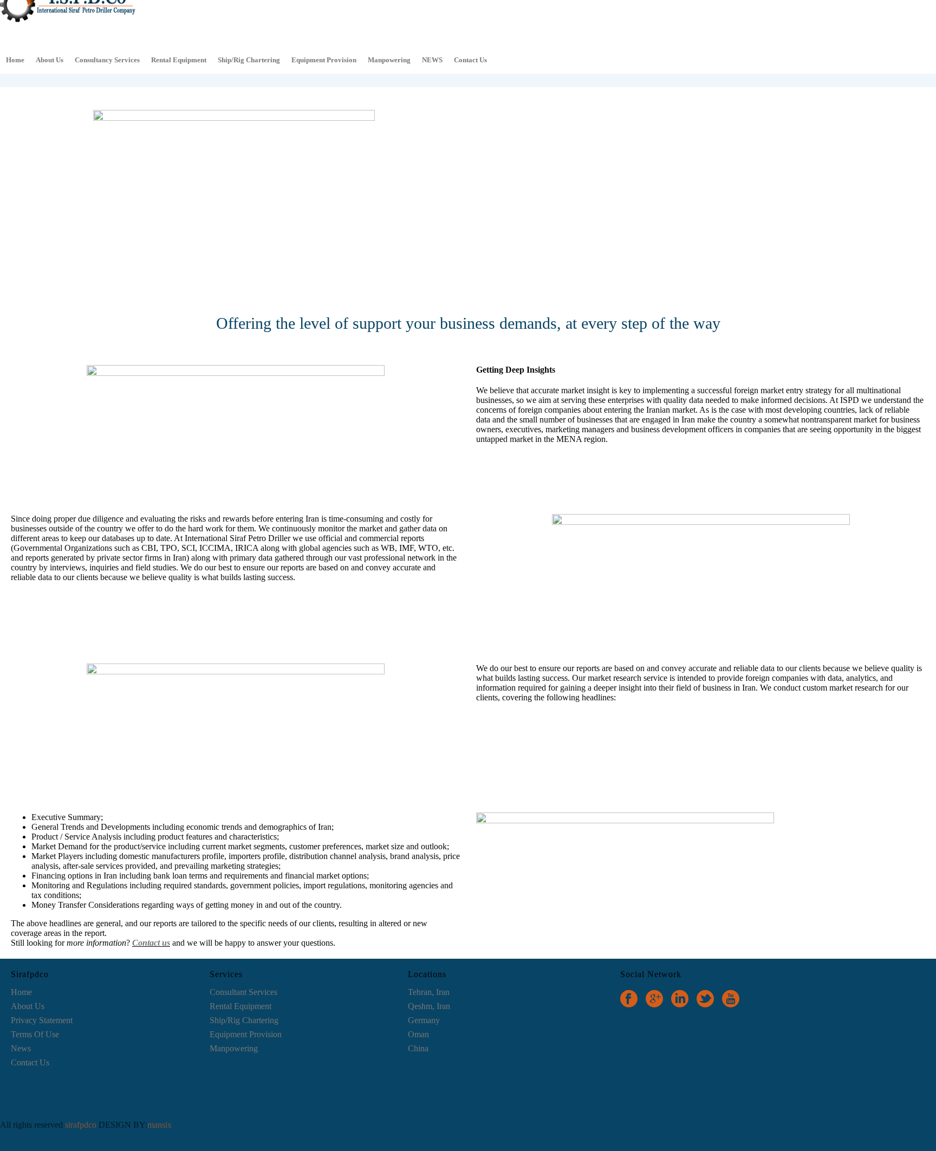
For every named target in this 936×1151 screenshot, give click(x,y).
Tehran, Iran (429, 992)
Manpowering (389, 60)
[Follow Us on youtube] (730, 999)
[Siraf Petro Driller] (67, 22)
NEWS (432, 60)
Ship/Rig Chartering (249, 60)
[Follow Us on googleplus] (654, 999)
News (21, 1048)
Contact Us (470, 60)
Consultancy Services (107, 60)
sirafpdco (82, 1124)
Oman (418, 1034)
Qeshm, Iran (429, 1006)
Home (15, 60)
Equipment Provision (323, 60)
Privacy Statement (42, 1020)
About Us (49, 60)
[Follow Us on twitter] (705, 999)
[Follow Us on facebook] (629, 999)
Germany (424, 1020)
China (418, 1048)
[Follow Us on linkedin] (679, 999)
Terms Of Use (35, 1034)
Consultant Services (243, 992)
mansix (159, 1124)
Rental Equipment (178, 60)
